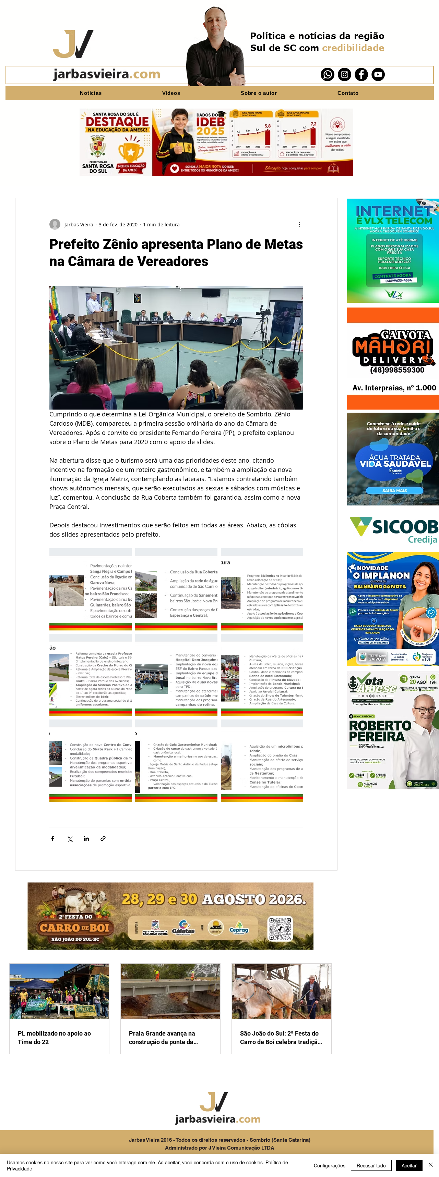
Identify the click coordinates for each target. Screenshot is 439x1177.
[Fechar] (431, 1165)
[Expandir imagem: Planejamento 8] (176, 589)
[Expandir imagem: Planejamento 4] (90, 760)
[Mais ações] (299, 224)
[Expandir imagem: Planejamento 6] (176, 675)
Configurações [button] (329, 1165)
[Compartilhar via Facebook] (52, 838)
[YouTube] (378, 74)
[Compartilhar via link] (103, 838)
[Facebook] (361, 74)
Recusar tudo (371, 1165)
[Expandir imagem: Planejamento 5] (90, 675)
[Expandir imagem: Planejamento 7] (262, 589)
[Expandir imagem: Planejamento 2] (262, 675)
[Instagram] (344, 74)
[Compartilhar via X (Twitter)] (69, 838)
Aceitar (409, 1165)
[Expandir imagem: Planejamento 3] (176, 760)
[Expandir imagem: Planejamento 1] (262, 760)
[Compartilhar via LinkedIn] (86, 838)
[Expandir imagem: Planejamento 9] (90, 589)
